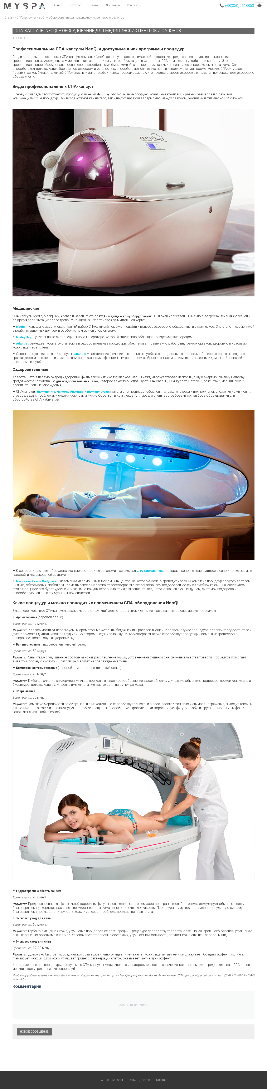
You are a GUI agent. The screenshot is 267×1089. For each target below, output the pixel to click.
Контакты (134, 5)
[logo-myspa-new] (24, 5)
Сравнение (259, 5)
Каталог (75, 5)
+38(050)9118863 (239, 5)
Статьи (93, 5)
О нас (58, 5)
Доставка (113, 5)
